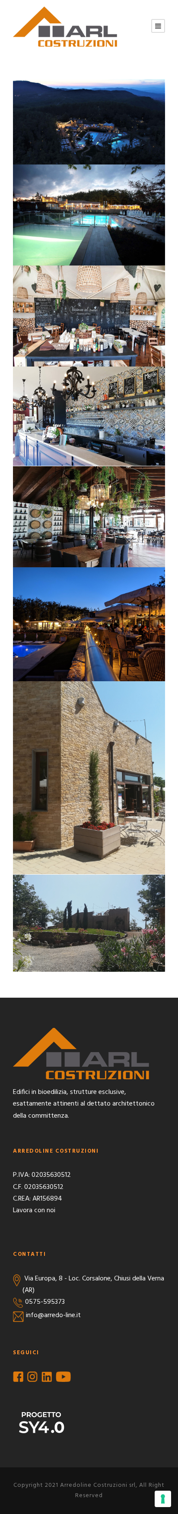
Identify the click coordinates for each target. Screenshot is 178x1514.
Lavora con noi (34, 1210)
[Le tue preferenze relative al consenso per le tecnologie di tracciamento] (163, 1499)
